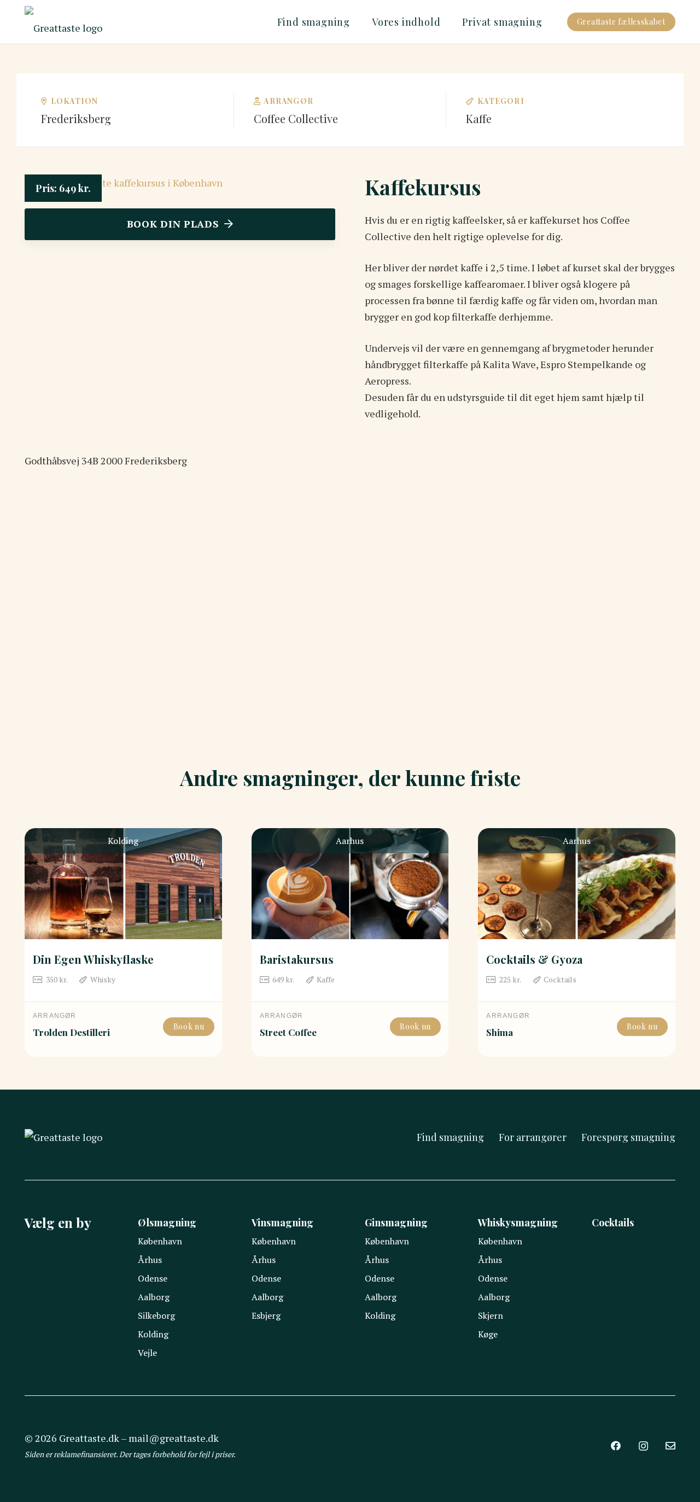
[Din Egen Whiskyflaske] (123, 883)
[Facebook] (616, 1446)
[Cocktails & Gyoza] (576, 883)
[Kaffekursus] (124, 182)
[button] (356, 22)
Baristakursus (297, 959)
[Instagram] (643, 1446)
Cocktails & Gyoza (534, 959)
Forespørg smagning (628, 1137)
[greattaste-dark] (63, 22)
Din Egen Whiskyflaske (93, 959)
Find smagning (450, 1137)
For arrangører (533, 1137)
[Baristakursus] (350, 883)
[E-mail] (670, 1446)
